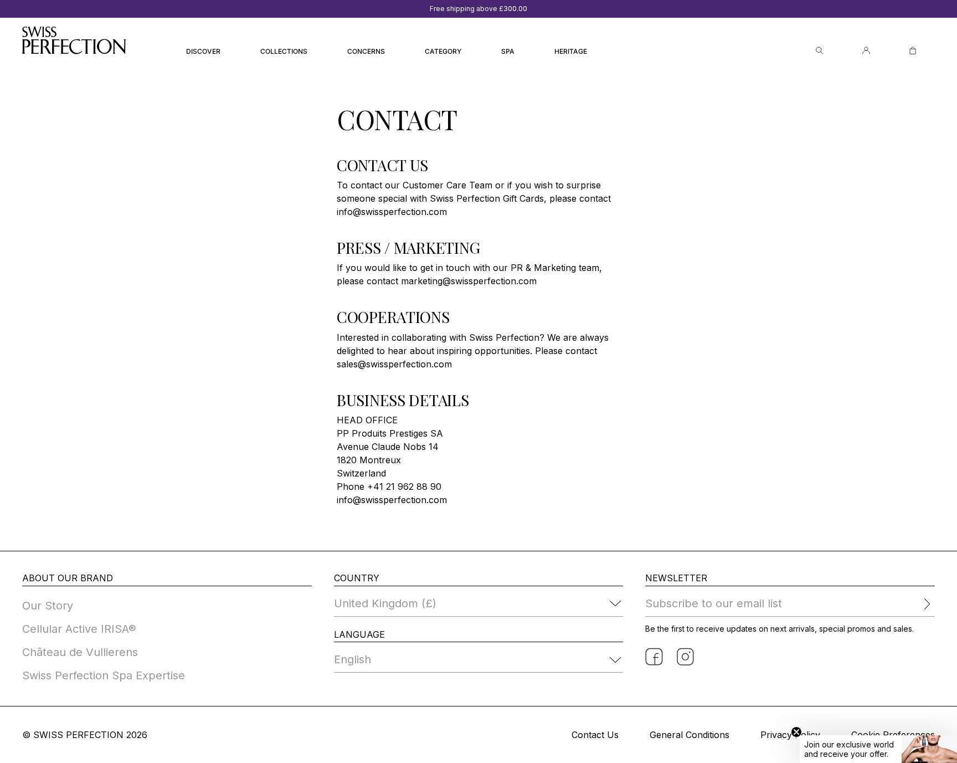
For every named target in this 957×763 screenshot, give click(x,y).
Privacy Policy (790, 734)
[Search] (820, 50)
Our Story (47, 605)
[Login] (866, 50)
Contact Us (595, 734)
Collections (283, 51)
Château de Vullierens (80, 652)
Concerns (366, 51)
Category (443, 51)
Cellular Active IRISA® (79, 629)
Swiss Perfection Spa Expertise (103, 675)
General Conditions (689, 734)
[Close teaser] (796, 732)
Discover (203, 51)
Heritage (570, 51)
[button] (878, 749)
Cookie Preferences (893, 734)
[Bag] (913, 50)
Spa (507, 51)
